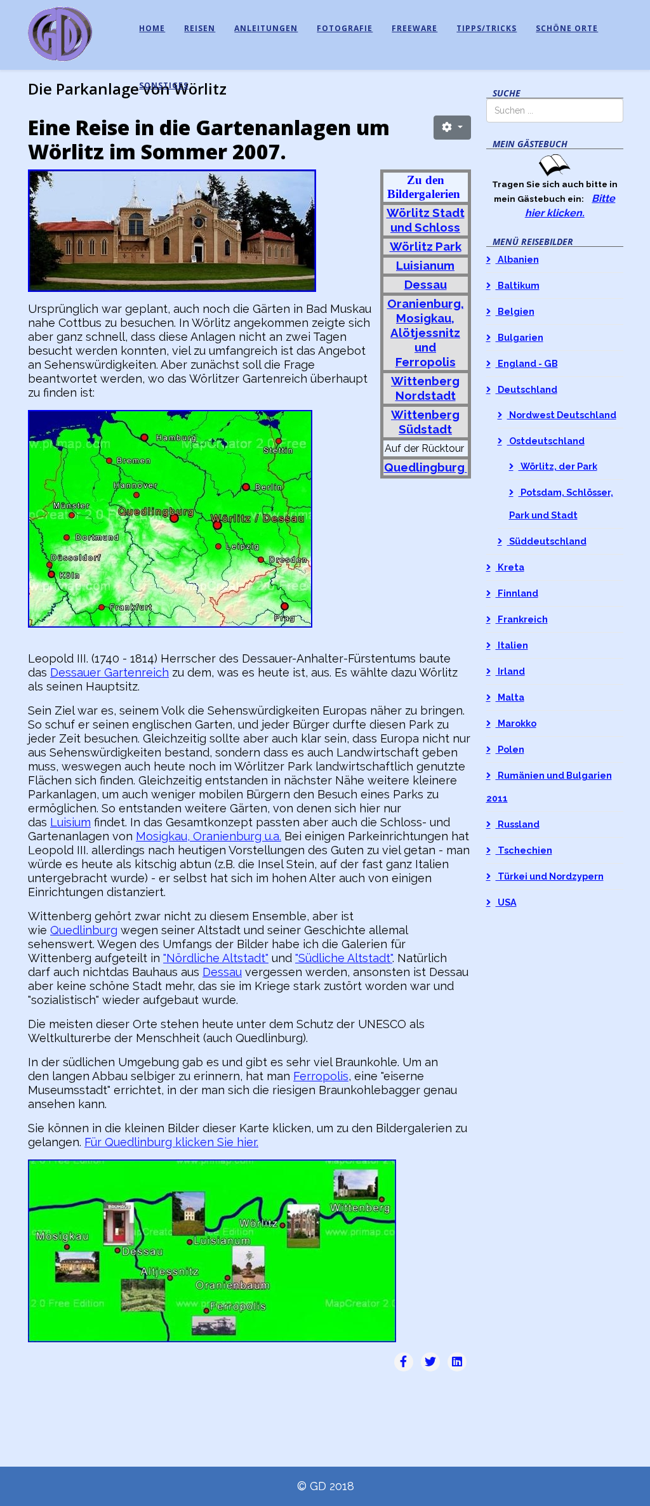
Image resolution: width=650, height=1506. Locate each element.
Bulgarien (519, 337)
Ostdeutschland (546, 440)
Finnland (517, 593)
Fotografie (345, 28)
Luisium (70, 822)
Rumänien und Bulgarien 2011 (549, 786)
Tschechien (524, 850)
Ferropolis (320, 1076)
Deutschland (526, 389)
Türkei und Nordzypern (550, 876)
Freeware (414, 28)
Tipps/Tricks (486, 28)
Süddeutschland (547, 541)
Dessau (222, 972)
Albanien (517, 259)
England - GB (527, 363)
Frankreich (522, 619)
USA (506, 902)
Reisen (199, 28)
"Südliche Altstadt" (343, 958)
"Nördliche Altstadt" (216, 958)
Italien (512, 645)
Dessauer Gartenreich (109, 672)
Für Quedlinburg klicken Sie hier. (171, 1142)
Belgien (515, 311)
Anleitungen (266, 28)
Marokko (516, 723)
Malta (510, 697)
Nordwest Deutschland (561, 414)
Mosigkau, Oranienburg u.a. (208, 836)
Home (152, 28)
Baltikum (518, 285)
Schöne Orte (567, 28)
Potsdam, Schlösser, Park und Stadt (561, 503)
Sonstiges (164, 85)
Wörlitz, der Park (558, 466)
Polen (510, 749)
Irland (510, 671)
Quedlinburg (83, 930)
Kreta (510, 567)
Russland (518, 824)
